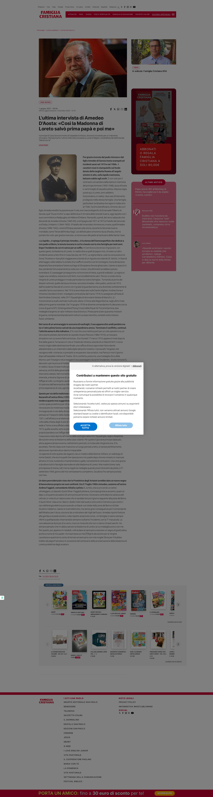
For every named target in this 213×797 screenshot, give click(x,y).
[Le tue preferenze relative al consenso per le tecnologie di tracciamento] (2, 598)
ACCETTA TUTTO (85, 426)
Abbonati (137, 366)
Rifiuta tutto (121, 425)
